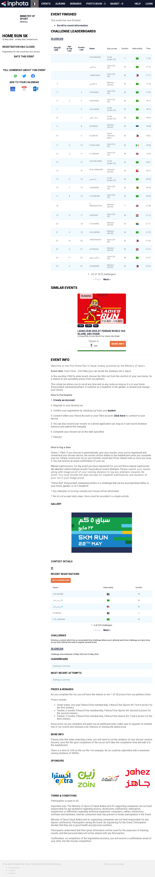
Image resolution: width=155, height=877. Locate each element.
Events (46, 3)
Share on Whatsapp (15, 76)
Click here (119, 415)
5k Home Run (57, 39)
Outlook (35, 88)
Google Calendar (12, 88)
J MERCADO (94, 75)
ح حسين (92, 179)
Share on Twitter (24, 76)
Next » (106, 279)
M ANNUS (93, 126)
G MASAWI (94, 187)
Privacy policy (14, 868)
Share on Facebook (33, 76)
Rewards (75, 3)
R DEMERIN (94, 266)
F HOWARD (94, 224)
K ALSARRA (94, 232)
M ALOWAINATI (96, 169)
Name (92, 48)
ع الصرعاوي (94, 257)
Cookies (11, 870)
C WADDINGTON (95, 204)
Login (149, 3)
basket (112, 410)
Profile (24, 22)
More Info (117, 343)
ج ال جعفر (93, 118)
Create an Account (64, 400)
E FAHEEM (93, 92)
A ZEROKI (93, 136)
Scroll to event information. (73, 25)
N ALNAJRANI (95, 161)
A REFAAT (93, 215)
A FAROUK (94, 249)
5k (52, 568)
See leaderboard (60, 580)
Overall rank (57, 48)
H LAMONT (94, 154)
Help (138, 3)
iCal (24, 88)
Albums (60, 3)
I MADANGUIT (95, 239)
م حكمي (92, 67)
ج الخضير (93, 84)
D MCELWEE (94, 145)
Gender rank (81, 48)
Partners (12, 873)
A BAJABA (94, 101)
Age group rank (69, 48)
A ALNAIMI (94, 109)
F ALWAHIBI (94, 196)
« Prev (96, 279)
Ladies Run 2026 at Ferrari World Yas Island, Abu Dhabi (101, 332)
